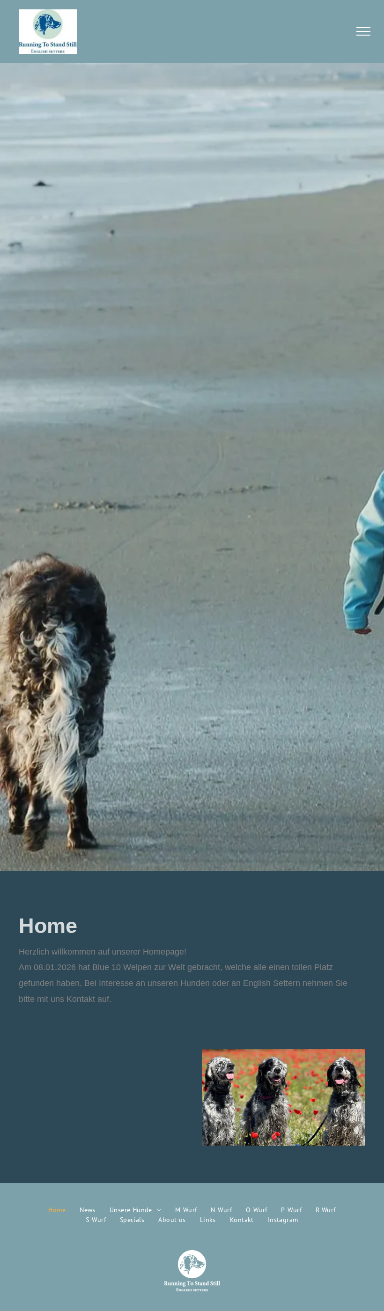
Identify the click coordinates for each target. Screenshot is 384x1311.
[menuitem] (57, 1210)
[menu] (363, 31)
